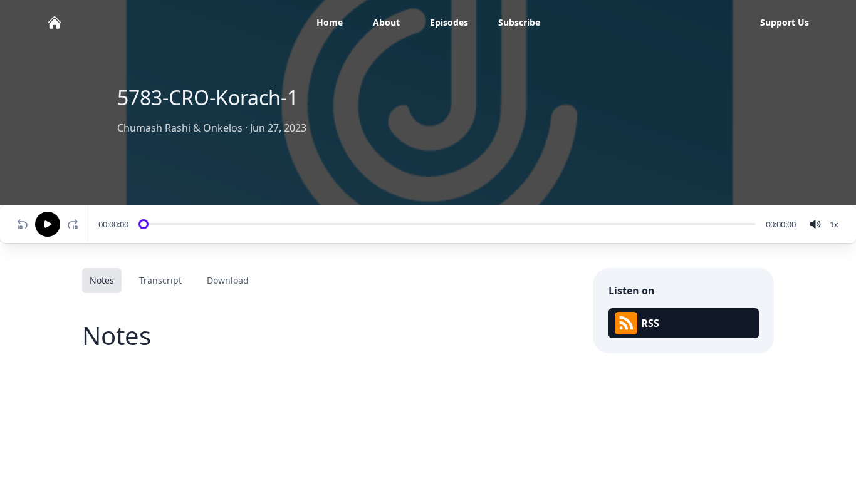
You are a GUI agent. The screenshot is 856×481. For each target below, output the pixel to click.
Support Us (784, 22)
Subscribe (519, 22)
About (386, 22)
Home (329, 22)
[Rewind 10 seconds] (22, 224)
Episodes (449, 22)
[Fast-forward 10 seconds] (75, 224)
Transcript (160, 280)
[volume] (815, 224)
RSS (650, 323)
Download (228, 280)
